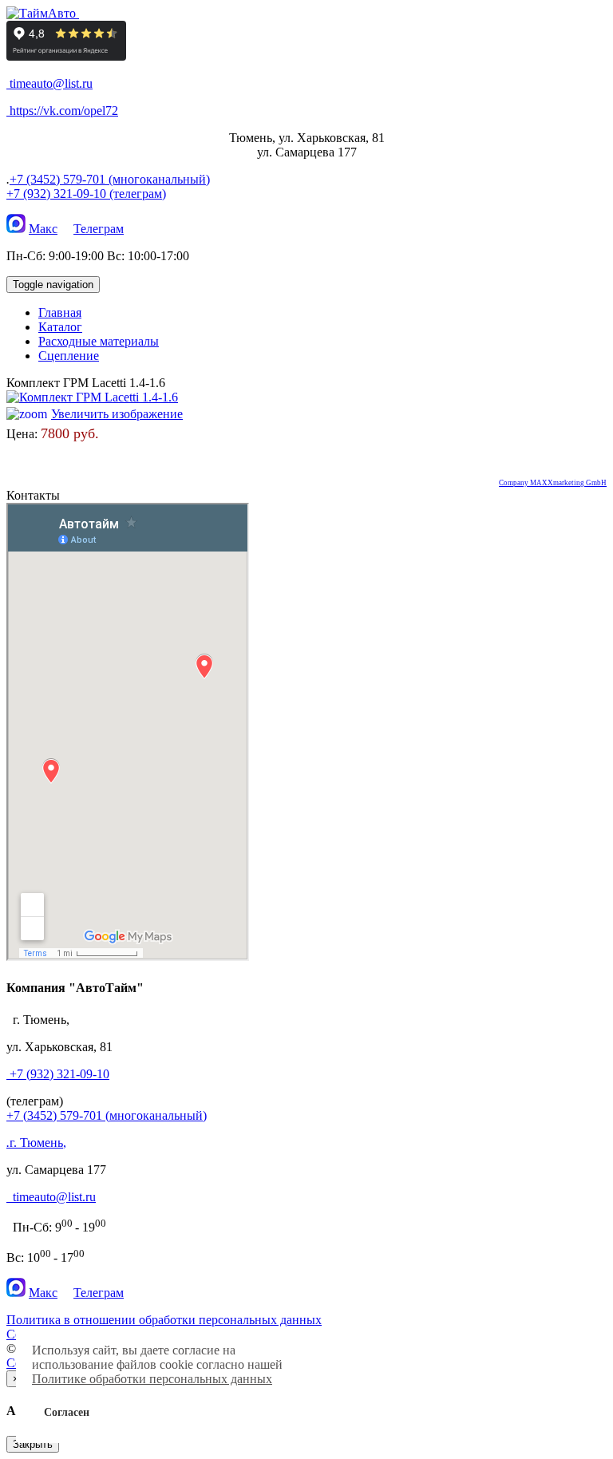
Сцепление (68, 355)
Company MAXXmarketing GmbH (553, 483)
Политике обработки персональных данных (152, 1379)
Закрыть (33, 1444)
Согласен (66, 1412)
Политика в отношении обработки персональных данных (164, 1320)
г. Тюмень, (36, 1142)
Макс (43, 228)
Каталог (60, 327)
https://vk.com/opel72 (64, 110)
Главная (59, 312)
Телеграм (98, 228)
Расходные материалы (98, 341)
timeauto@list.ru (51, 83)
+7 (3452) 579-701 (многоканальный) (110, 179)
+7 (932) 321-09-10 (59, 1074)
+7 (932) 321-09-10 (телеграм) (86, 193)
